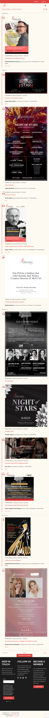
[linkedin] (23, 678)
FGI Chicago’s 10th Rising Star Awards (14, 98)
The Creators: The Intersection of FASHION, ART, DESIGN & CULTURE (21, 641)
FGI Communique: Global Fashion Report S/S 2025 (16, 505)
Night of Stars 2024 (9, 185)
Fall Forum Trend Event (10, 194)
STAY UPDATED (8, 698)
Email (4, 679)
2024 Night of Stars (9, 431)
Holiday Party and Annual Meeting (12, 560)
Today (24, 653)
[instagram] (20, 678)
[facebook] (18, 678)
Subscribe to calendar (24, 655)
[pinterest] (26, 678)
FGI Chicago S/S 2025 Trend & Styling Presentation (16, 463)
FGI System (17, 715)
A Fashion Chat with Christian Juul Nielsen (14, 302)
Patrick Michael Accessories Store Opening (15, 58)
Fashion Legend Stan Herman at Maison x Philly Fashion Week (19, 246)
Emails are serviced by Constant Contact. (8, 694)
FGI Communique (9, 381)
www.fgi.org (13, 714)
